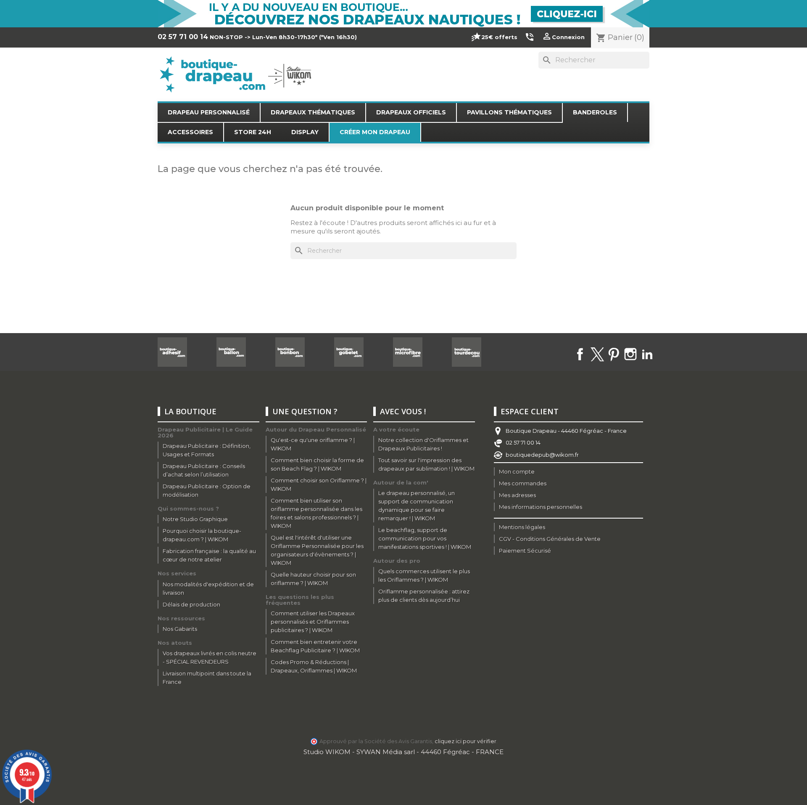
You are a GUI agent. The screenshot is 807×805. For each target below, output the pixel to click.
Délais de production (191, 604)
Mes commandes (522, 483)
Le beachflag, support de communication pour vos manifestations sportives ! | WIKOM (424, 538)
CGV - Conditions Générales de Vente (550, 538)
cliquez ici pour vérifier (465, 741)
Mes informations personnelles (540, 506)
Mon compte (517, 471)
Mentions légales (522, 527)
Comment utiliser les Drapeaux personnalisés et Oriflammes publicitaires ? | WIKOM (313, 621)
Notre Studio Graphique (195, 519)
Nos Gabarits (180, 628)
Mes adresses (517, 495)
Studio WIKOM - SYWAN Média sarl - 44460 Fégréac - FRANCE (403, 752)
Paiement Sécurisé (525, 550)
